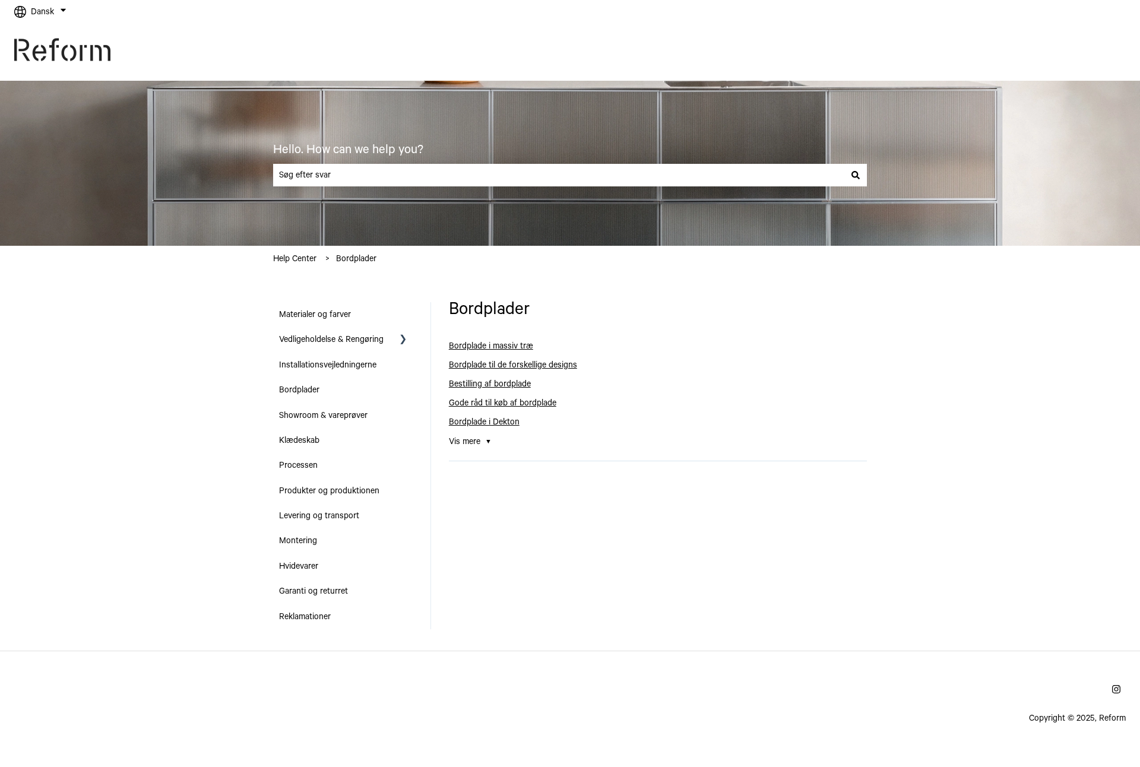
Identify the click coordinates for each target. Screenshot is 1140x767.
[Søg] (855, 175)
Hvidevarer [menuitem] (298, 566)
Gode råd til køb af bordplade (502, 403)
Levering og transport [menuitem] (319, 516)
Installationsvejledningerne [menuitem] (327, 365)
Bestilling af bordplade (490, 384)
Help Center (294, 259)
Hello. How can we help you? (348, 150)
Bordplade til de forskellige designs (513, 365)
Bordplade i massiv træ (491, 346)
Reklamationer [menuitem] (305, 617)
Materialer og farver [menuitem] (315, 314)
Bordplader (356, 259)
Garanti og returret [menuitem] (313, 591)
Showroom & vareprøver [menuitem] (323, 415)
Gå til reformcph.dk (1079, 52)
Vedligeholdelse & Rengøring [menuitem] (331, 339)
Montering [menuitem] (298, 541)
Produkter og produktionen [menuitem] (329, 491)
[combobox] (558, 175)
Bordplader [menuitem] (299, 390)
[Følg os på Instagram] (1116, 689)
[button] (403, 340)
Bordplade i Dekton (484, 422)
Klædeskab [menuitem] (299, 440)
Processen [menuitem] (298, 465)
